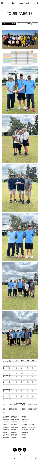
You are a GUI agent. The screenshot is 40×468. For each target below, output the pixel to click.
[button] (2, 3)
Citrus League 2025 (24, 24)
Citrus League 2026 (9, 24)
